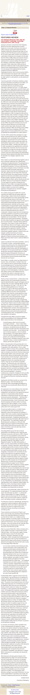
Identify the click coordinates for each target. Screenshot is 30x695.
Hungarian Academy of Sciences (15, 24)
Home (9, 685)
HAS (17, 690)
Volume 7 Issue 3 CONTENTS (8, 34)
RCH (14, 690)
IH (11, 690)
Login (28, 16)
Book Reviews (16, 685)
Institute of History (10, 23)
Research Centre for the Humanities (21, 23)
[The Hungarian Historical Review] (15, 11)
